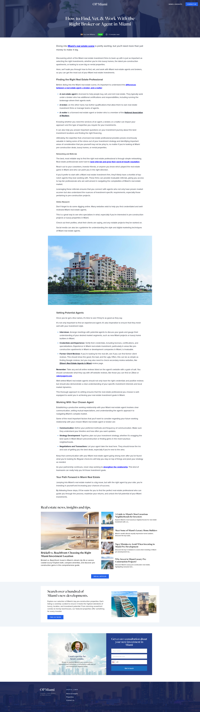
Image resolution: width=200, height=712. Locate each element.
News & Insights (72, 693)
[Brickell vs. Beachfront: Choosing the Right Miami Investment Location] (70, 531)
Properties (70, 697)
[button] (113, 662)
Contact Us (70, 700)
